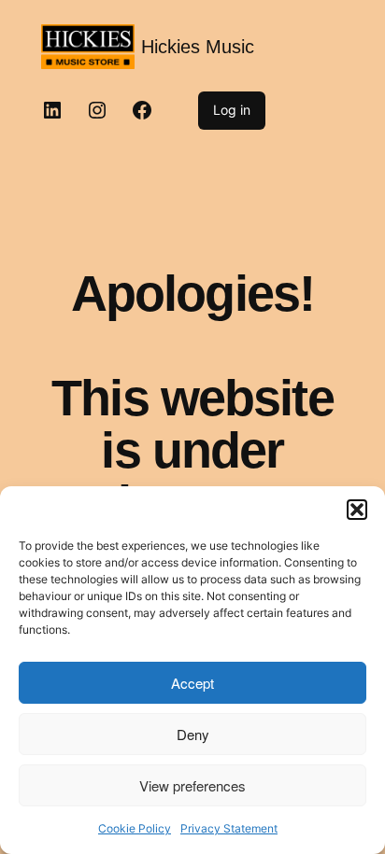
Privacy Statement (229, 828)
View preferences (192, 785)
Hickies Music (197, 46)
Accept (192, 683)
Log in (231, 110)
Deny (193, 734)
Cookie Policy (134, 828)
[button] (357, 509)
